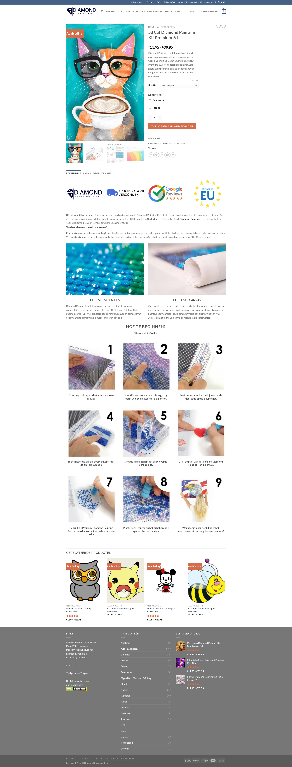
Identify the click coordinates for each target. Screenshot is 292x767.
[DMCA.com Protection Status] (76, 688)
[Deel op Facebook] (151, 154)
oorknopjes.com (74, 684)
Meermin (125, 713)
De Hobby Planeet (76, 657)
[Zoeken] (102, 11)
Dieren (176, 143)
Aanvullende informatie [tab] (97, 173)
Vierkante (158, 100)
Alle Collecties (134, 11)
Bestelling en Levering (77, 680)
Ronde (156, 108)
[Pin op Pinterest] (167, 154)
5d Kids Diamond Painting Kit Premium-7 (161, 610)
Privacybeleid (137, 2)
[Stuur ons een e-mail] (224, 2)
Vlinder (125, 736)
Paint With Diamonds (77, 645)
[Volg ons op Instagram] (218, 2)
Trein (123, 730)
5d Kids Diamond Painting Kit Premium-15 (80, 610)
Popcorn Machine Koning (79, 649)
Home (151, 27)
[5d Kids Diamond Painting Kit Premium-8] (125, 580)
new (154, 148)
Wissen (195, 81)
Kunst (124, 701)
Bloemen (125, 654)
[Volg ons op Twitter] (221, 2)
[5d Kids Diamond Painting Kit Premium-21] (206, 580)
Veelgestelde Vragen (77, 673)
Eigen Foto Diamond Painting (136, 678)
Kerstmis (125, 695)
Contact (150, 2)
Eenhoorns (126, 672)
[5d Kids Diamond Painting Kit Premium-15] (85, 580)
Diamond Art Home (76, 653)
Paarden (125, 719)
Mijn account (191, 2)
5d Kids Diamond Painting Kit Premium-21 (202, 610)
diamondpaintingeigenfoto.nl (81, 641)
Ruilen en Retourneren (173, 2)
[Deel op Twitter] (156, 154)
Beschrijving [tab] (73, 173)
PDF (123, 724)
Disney (124, 666)
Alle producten (114, 11)
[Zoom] (70, 137)
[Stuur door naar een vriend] (162, 154)
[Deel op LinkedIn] (173, 154)
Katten (182, 143)
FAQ (159, 2)
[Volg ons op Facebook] (216, 2)
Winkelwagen (154, 11)
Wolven (125, 748)
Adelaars (125, 642)
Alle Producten (166, 27)
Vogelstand (127, 742)
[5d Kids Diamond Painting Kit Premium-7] (166, 580)
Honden (125, 683)
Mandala (125, 707)
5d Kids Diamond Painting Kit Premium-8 (121, 610)
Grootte (152, 85)
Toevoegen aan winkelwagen (172, 126)
